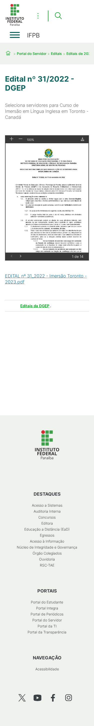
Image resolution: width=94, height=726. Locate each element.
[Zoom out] (20, 139)
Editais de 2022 (79, 53)
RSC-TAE (47, 565)
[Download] (82, 139)
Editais (56, 53)
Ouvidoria (47, 559)
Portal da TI (47, 626)
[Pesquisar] (58, 16)
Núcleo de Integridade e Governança (47, 547)
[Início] (15, 24)
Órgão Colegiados (47, 553)
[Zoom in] (11, 139)
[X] (22, 698)
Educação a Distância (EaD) (47, 529)
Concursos (47, 517)
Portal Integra (47, 608)
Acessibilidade (47, 669)
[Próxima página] (20, 256)
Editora (47, 523)
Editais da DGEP (34, 306)
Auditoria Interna (47, 511)
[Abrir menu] (14, 35)
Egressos (47, 535)
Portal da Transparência (47, 632)
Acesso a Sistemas (47, 505)
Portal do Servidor (31, 53)
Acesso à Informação (47, 541)
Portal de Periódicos (47, 614)
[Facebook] (53, 698)
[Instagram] (68, 698)
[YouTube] (37, 698)
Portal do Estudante (47, 602)
